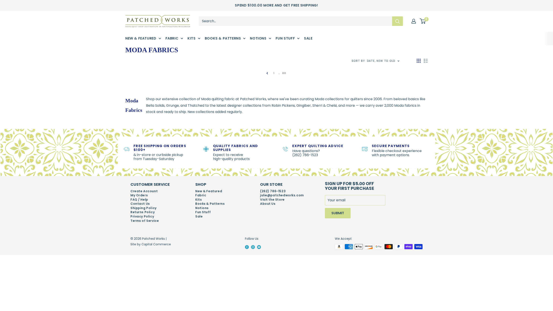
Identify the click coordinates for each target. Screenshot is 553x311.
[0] (423, 21)
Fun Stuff (285, 38)
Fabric (172, 38)
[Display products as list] (426, 61)
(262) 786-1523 (273, 191)
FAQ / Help (139, 200)
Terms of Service (144, 221)
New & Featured (140, 38)
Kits (191, 38)
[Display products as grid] (419, 61)
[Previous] (268, 73)
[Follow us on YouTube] (259, 247)
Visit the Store (272, 200)
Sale (308, 38)
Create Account (144, 191)
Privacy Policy (142, 216)
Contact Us (140, 204)
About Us (268, 204)
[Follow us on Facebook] (247, 247)
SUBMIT (337, 213)
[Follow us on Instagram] (253, 247)
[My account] (414, 21)
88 (284, 73)
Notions (258, 38)
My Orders (139, 195)
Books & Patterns (223, 38)
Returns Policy (142, 212)
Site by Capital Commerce (150, 244)
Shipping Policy (143, 208)
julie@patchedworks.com (282, 195)
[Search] (397, 21)
